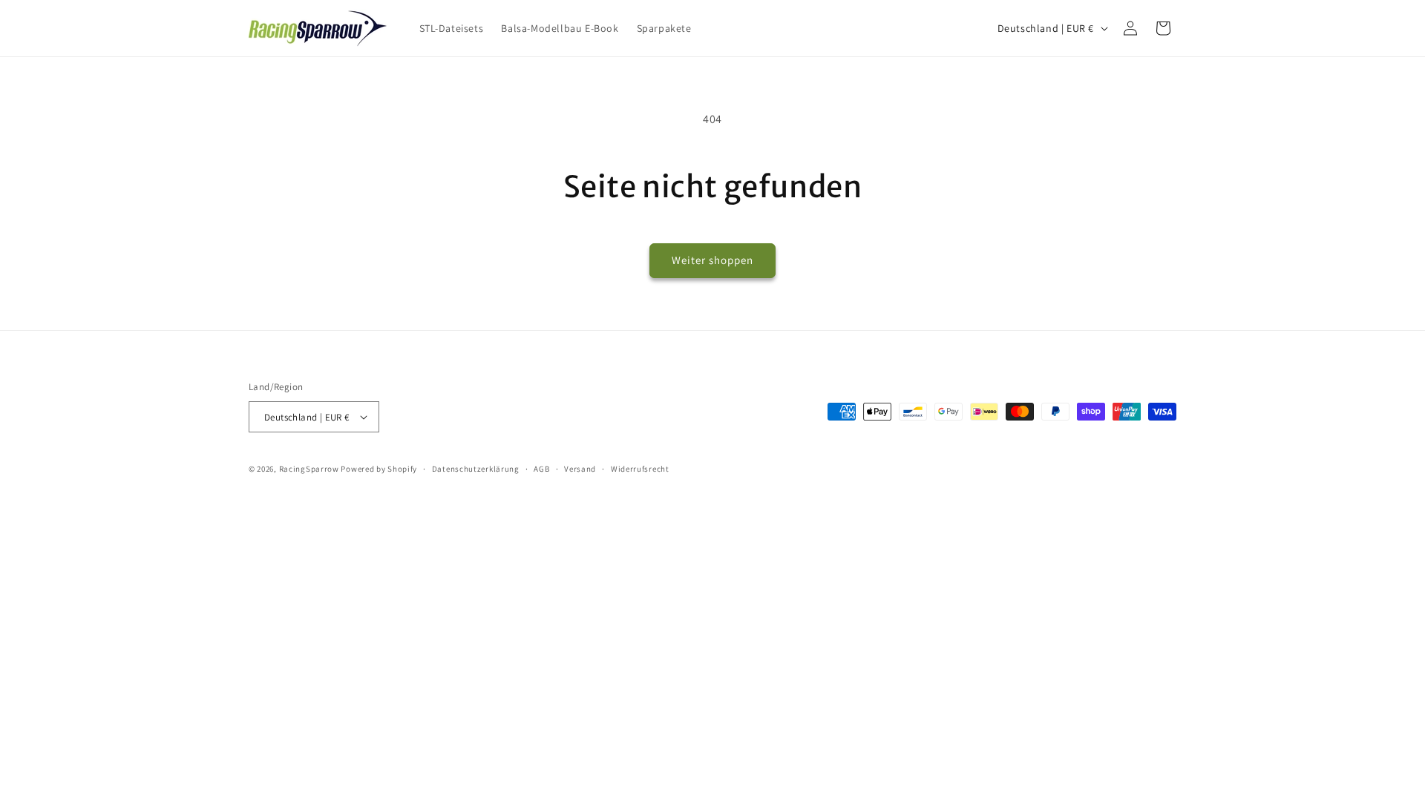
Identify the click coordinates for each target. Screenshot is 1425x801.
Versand (580, 469)
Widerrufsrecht (640, 469)
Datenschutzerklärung (476, 469)
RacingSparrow (309, 469)
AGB (541, 469)
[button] (1163, 28)
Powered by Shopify (379, 469)
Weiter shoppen (712, 260)
